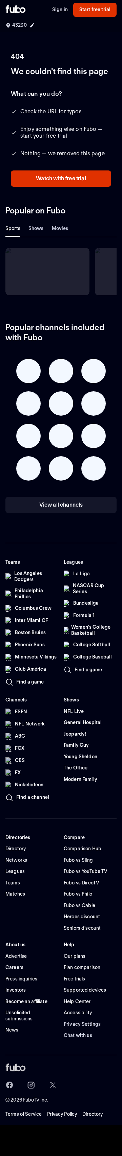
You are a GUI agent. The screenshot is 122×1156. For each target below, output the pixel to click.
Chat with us (78, 1035)
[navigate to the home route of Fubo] (15, 10)
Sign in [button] (60, 9)
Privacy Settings (82, 1024)
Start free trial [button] (94, 9)
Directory (92, 1114)
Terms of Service (23, 1114)
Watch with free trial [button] (61, 178)
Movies (60, 228)
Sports (12, 228)
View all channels (61, 505)
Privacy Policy (62, 1114)
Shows (36, 228)
